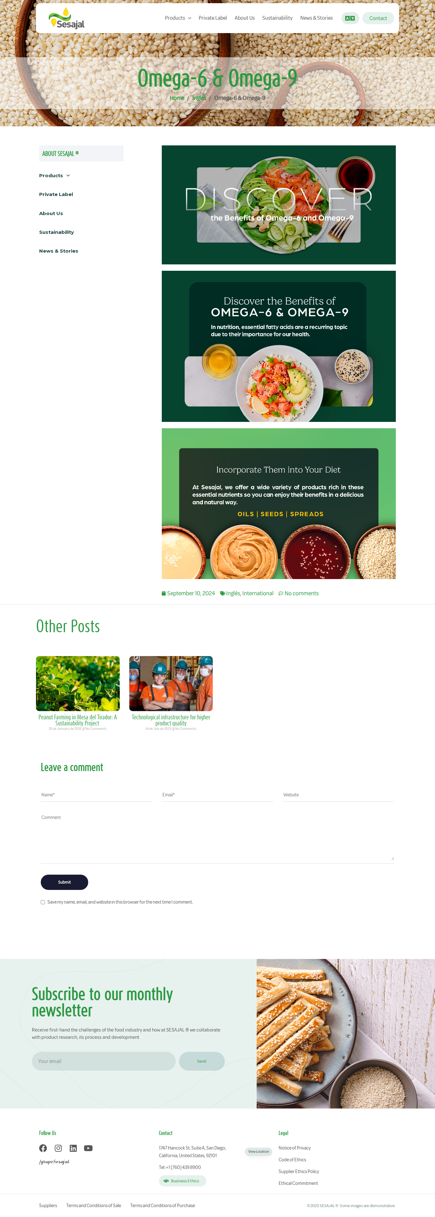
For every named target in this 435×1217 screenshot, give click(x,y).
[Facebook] (43, 1148)
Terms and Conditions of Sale (93, 1205)
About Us (245, 17)
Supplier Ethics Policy (299, 1171)
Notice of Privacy (295, 1148)
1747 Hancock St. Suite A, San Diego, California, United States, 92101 (214, 1152)
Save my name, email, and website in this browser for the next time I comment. (120, 902)
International (258, 593)
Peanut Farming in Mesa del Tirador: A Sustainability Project (78, 720)
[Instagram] (58, 1148)
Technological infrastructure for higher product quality (171, 720)
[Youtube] (88, 1148)
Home (177, 98)
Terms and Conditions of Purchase (162, 1205)
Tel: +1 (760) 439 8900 (180, 1167)
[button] (348, 18)
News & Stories (316, 17)
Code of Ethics (292, 1160)
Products (175, 17)
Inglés (199, 98)
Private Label (213, 17)
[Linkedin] (73, 1148)
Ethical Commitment (298, 1183)
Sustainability (277, 17)
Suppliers (48, 1205)
